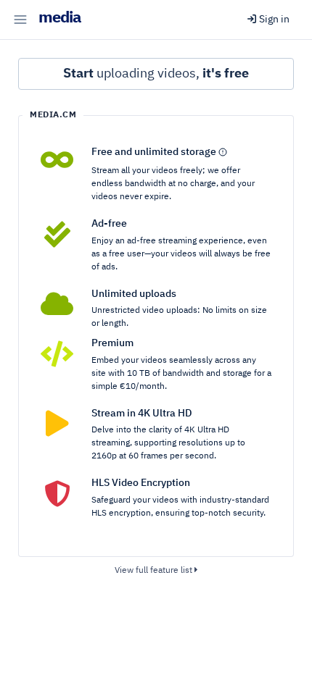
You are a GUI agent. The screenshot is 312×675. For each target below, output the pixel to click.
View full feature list (154, 570)
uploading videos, (156, 73)
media (59, 18)
